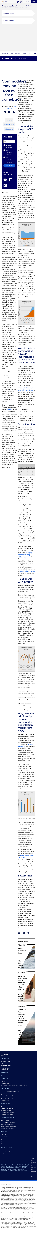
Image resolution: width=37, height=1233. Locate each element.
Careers (3, 1143)
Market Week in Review (7, 1124)
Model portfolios (5, 1097)
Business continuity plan (33, 1167)
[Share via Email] (9, 112)
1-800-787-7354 (5, 1083)
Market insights (5, 1120)
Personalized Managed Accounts (9, 1098)
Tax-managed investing (7, 1095)
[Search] (35, 53)
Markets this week (5, 1152)
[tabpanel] (18, 27)
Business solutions (5, 1106)
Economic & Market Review (8, 1122)
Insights (3, 1154)
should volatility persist (27, 571)
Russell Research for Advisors (8, 1126)
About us (3, 1150)
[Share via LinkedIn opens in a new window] (4, 112)
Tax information (5, 1100)
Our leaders (4, 1138)
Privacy (33, 1164)
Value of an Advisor (6, 1110)
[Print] (14, 112)
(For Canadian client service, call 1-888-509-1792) (14, 1085)
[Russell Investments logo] (5, 1)
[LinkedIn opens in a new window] (11, 180)
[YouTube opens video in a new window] (5, 180)
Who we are (4, 1134)
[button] (17, 13)
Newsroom (4, 1141)
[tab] (18, 1)
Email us (3, 1081)
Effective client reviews (7, 1108)
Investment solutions (6, 1093)
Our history (4, 1136)
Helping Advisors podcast (7, 1128)
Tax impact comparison (7, 1114)
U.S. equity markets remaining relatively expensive (25, 555)
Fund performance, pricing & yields (10, 1091)
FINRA (9, 409)
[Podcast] (5, 186)
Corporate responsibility (7, 1140)
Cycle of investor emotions (7, 1112)
